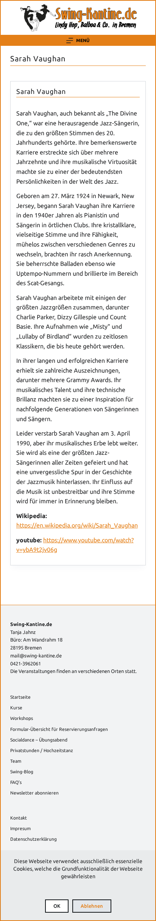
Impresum (20, 828)
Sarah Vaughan (41, 91)
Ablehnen (92, 906)
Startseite (20, 697)
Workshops (21, 718)
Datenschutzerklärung (33, 839)
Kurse (16, 707)
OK (56, 906)
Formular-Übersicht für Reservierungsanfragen (59, 729)
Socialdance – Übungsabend (38, 739)
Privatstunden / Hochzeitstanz (41, 750)
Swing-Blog (21, 771)
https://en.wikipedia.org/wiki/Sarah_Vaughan (77, 525)
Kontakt (18, 817)
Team (15, 761)
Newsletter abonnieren (34, 792)
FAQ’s (16, 782)
